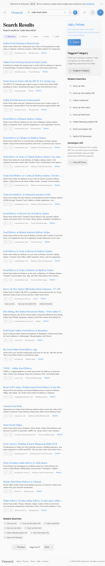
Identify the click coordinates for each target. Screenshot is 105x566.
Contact (45, 561)
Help (38, 561)
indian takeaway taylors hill (17, 533)
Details (44, 53)
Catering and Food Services (41, 454)
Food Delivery (34, 72)
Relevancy (11, 37)
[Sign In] (92, 12)
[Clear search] (65, 12)
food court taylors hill (41, 533)
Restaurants (34, 53)
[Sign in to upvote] (5, 53)
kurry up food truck (34, 528)
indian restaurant (46, 304)
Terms (32, 561)
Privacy (26, 561)
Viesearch (17, 12)
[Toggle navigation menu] (5, 12)
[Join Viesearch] (85, 12)
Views (35, 37)
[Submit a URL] (100, 12)
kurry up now (9, 304)
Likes (57, 37)
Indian (35, 299)
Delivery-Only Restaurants (41, 147)
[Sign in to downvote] (10, 53)
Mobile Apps (30, 359)
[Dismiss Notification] (101, 4)
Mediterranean (41, 397)
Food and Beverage (39, 223)
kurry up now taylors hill (27, 304)
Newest (24, 37)
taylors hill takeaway (14, 537)
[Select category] (70, 12)
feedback (90, 4)
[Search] (75, 12)
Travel (30, 91)
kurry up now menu (14, 528)
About (18, 561)
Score (46, 37)
